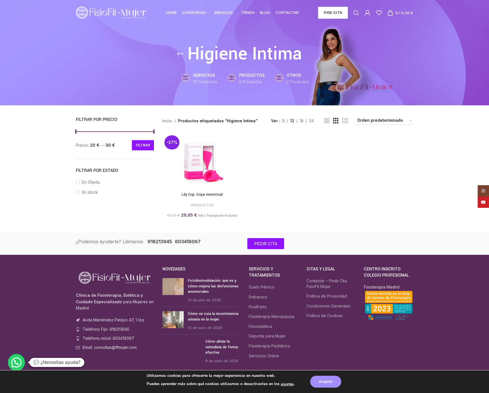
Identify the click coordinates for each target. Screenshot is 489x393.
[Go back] (180, 54)
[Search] (356, 12)
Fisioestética (260, 326)
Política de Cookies (324, 315)
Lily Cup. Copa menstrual (202, 194)
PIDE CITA (333, 12)
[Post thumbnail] (173, 290)
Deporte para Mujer (267, 336)
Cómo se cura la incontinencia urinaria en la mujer (213, 316)
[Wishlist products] (379, 12)
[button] (16, 362)
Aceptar (326, 381)
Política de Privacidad (326, 296)
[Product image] (202, 160)
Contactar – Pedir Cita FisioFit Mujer (326, 283)
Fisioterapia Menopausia (271, 316)
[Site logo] (111, 12)
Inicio (167, 120)
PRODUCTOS (202, 205)
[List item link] (115, 329)
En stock (90, 192)
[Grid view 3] (335, 120)
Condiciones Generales (328, 306)
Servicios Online (264, 355)
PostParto (258, 306)
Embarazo (258, 296)
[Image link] (115, 277)
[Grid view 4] (345, 120)
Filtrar (143, 145)
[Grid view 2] (327, 120)
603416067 (188, 241)
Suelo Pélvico (261, 287)
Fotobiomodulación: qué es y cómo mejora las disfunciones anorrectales (213, 286)
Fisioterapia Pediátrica (269, 345)
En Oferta (91, 182)
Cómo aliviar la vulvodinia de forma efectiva (221, 347)
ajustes (287, 384)
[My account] (367, 12)
